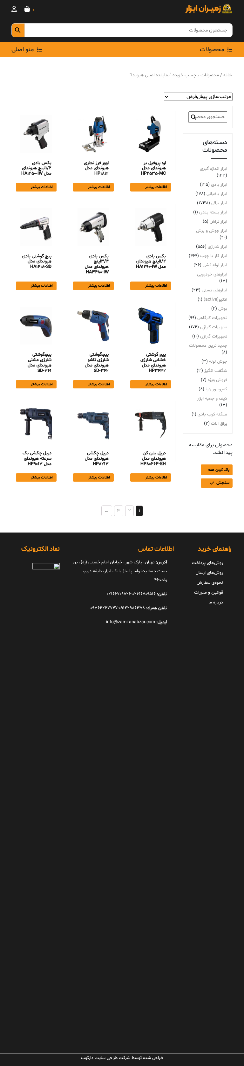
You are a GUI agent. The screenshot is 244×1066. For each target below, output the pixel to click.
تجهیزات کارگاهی (212, 318)
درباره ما (215, 602)
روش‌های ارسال (209, 573)
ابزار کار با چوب (213, 256)
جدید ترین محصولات (208, 346)
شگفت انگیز (215, 371)
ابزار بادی (219, 185)
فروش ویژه (217, 380)
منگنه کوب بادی (212, 414)
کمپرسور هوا (216, 389)
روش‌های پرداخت (207, 563)
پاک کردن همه (218, 469)
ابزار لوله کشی (215, 265)
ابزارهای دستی (214, 290)
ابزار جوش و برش (211, 231)
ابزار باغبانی (217, 194)
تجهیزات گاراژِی (213, 327)
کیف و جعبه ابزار (212, 398)
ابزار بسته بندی (213, 212)
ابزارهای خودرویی (212, 274)
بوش (222, 309)
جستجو (193, 117)
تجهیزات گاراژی (213, 336)
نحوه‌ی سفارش (210, 583)
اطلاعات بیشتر (156, 187)
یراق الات (219, 424)
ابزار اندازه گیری (213, 169)
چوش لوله (218, 362)
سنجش (222, 483)
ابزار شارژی (217, 247)
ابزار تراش (218, 222)
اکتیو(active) (215, 299)
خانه (227, 75)
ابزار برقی (219, 203)
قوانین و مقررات (208, 592)
